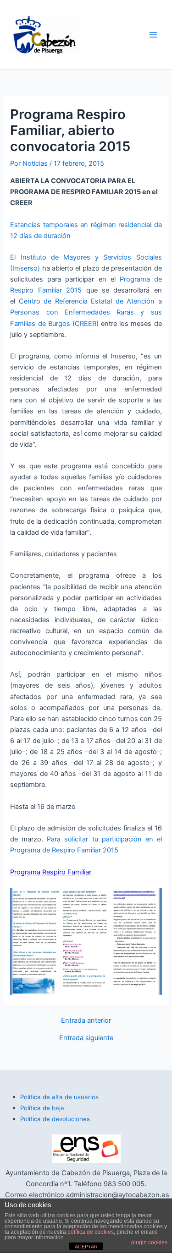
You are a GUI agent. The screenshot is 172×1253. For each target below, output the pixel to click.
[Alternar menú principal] (153, 34)
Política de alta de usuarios (59, 1097)
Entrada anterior (86, 1020)
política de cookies (90, 1232)
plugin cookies (149, 1242)
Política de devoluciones (55, 1119)
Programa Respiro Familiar (50, 872)
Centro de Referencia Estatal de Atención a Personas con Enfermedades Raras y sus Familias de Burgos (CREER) (85, 312)
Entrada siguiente (86, 1038)
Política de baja (42, 1108)
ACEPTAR (86, 1246)
